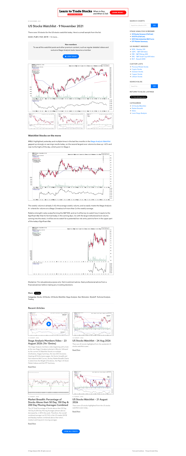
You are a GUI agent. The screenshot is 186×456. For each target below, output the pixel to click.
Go (154, 25)
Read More (32, 367)
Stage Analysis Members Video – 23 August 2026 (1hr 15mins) (47, 342)
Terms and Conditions (138, 451)
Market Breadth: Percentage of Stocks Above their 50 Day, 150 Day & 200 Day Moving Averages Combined (48, 402)
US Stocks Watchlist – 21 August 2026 (90, 401)
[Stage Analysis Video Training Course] (93, 12)
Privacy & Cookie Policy (152, 451)
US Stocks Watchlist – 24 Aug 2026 (91, 340)
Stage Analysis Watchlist (100, 141)
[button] (48, 324)
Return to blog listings (142, 92)
